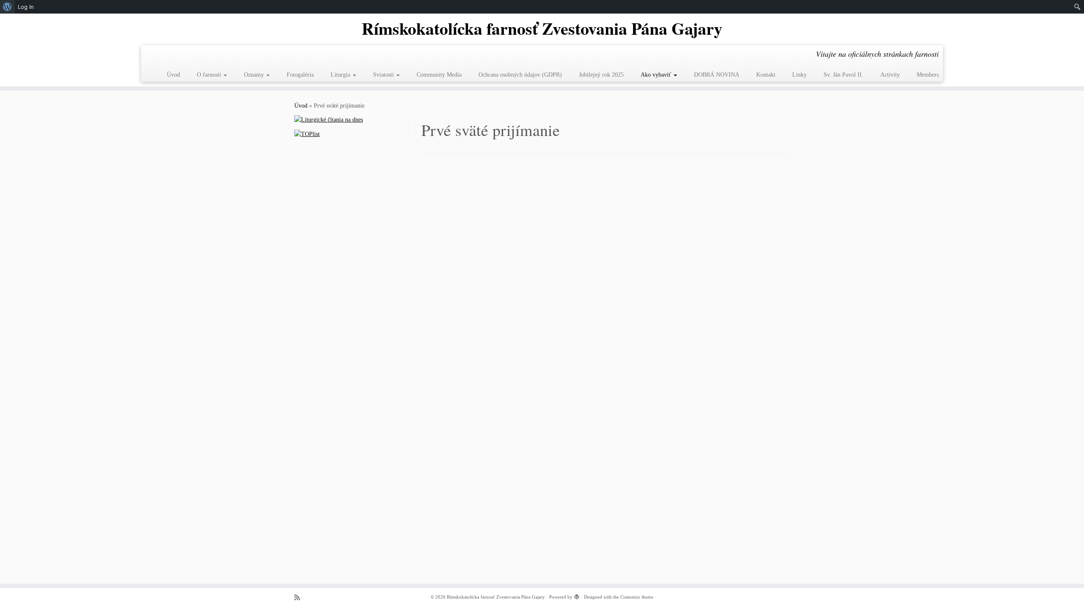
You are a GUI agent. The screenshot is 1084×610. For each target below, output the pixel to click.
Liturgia (341, 75)
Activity (890, 75)
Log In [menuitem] (26, 6)
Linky (799, 75)
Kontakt (765, 75)
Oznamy (254, 75)
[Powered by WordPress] (577, 596)
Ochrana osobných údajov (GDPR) (520, 75)
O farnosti (210, 75)
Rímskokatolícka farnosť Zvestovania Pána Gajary (542, 28)
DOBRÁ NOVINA (716, 75)
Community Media (439, 75)
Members (928, 75)
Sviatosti (384, 75)
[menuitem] (7, 7)
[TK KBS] (299, 597)
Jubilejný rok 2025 (601, 75)
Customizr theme (636, 596)
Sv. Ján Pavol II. (843, 75)
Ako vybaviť (657, 75)
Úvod (173, 75)
